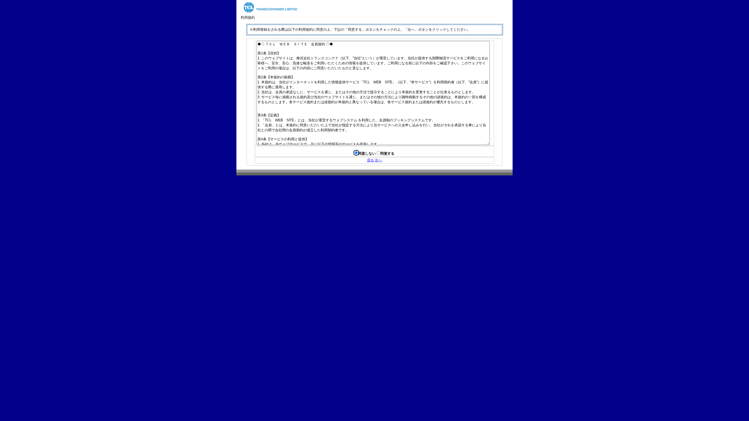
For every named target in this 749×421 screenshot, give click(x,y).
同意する (387, 153)
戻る (370, 160)
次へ (378, 160)
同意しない (367, 153)
